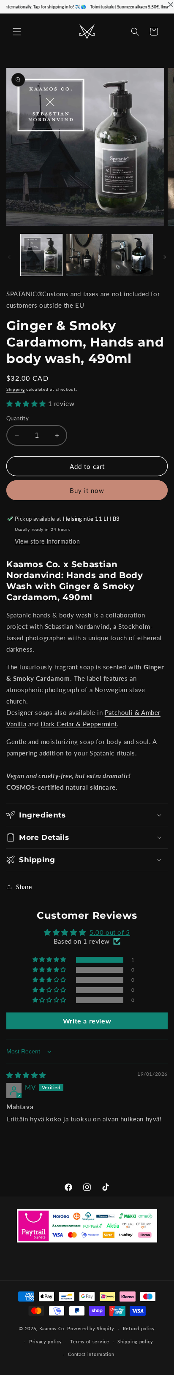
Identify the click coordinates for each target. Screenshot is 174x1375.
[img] (26, 1075)
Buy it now (87, 490)
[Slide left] (9, 257)
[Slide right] (164, 257)
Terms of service (89, 1341)
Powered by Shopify (90, 1328)
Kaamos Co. (52, 1328)
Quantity (17, 418)
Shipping (15, 389)
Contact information (91, 1354)
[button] (17, 31)
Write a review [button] (87, 1021)
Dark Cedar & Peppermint (79, 724)
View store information (47, 541)
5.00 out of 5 (110, 932)
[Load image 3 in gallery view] (132, 255)
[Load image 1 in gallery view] (41, 255)
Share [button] (24, 887)
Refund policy (139, 1328)
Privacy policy (45, 1341)
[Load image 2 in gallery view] (87, 255)
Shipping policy (135, 1341)
